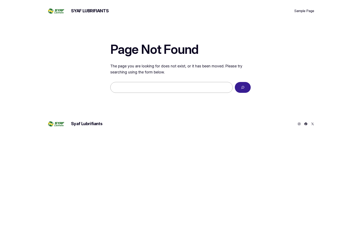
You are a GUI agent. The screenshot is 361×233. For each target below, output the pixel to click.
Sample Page (304, 11)
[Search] (243, 87)
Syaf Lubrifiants (90, 10)
